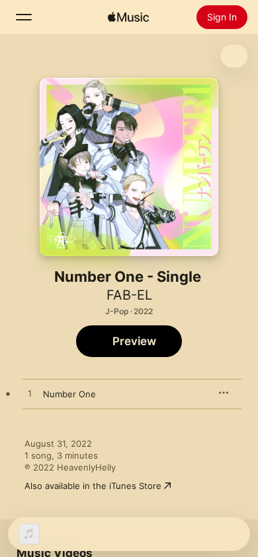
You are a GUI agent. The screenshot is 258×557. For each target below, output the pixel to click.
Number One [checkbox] (69, 394)
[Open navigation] (23, 17)
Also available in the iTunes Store (92, 485)
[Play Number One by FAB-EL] (30, 394)
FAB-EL (129, 295)
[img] (128, 17)
